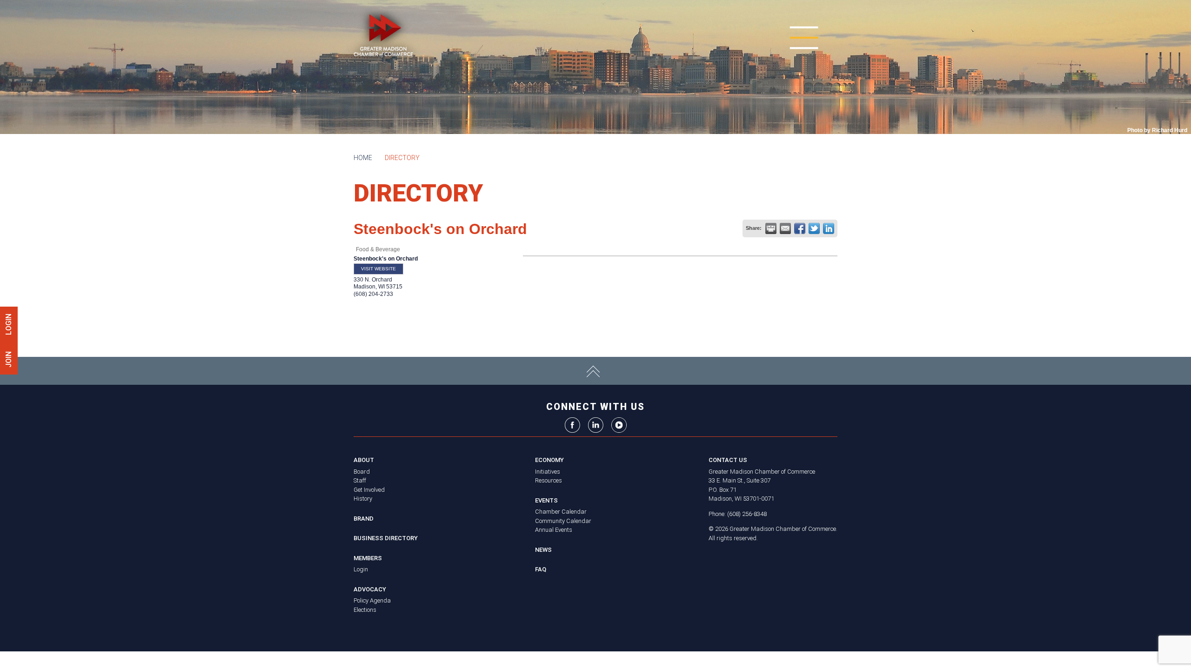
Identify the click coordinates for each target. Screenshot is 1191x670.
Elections (365, 609)
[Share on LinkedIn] (828, 228)
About (364, 459)
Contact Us (728, 459)
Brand (364, 518)
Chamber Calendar (561, 511)
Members (368, 558)
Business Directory (386, 538)
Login (361, 569)
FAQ (540, 569)
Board (362, 471)
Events (546, 500)
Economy (549, 459)
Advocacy (370, 589)
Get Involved (369, 489)
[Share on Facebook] (799, 228)
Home (363, 157)
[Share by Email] (785, 228)
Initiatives (547, 471)
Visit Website (378, 268)
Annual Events (553, 529)
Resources (548, 480)
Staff (360, 480)
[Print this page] (770, 228)
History (363, 498)
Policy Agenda (372, 600)
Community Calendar (563, 520)
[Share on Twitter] (814, 228)
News (543, 549)
